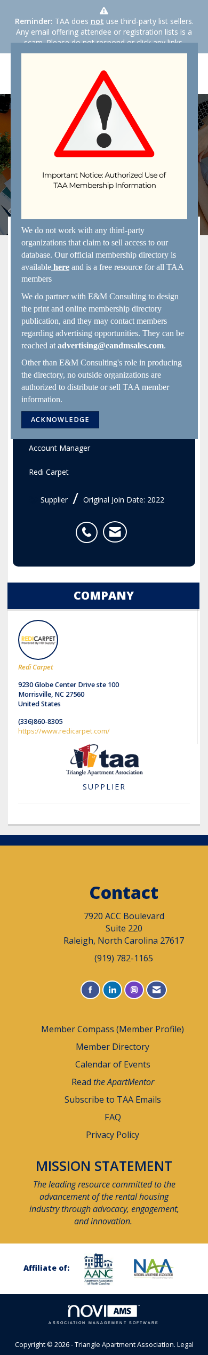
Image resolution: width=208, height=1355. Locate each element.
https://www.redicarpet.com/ (64, 731)
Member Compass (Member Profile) (112, 1029)
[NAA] (158, 1268)
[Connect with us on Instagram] (134, 990)
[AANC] (102, 1269)
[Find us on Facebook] (90, 990)
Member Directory (112, 1047)
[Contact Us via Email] (156, 990)
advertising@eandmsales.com (111, 345)
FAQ (113, 1117)
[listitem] (89, 527)
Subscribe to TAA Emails (113, 1099)
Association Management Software (104, 1323)
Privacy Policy (112, 1135)
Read (112, 1082)
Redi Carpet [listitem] (35, 667)
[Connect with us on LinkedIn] (112, 990)
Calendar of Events (112, 1064)
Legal (185, 1344)
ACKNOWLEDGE (60, 419)
